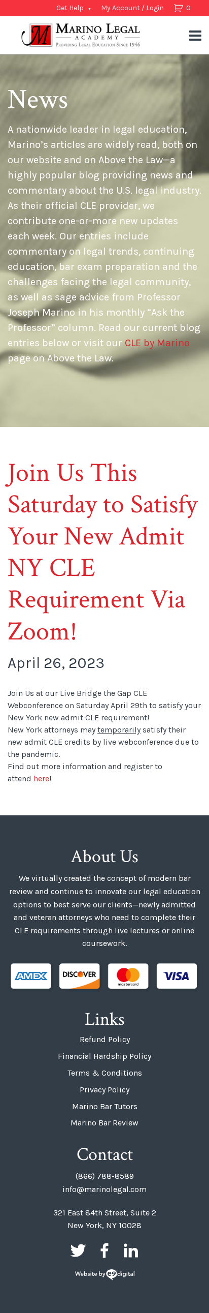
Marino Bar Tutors (104, 1106)
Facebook (104, 1250)
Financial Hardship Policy (104, 1056)
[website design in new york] (105, 1276)
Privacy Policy (104, 1089)
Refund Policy (105, 1039)
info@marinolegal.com (104, 1189)
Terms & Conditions (104, 1073)
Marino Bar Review (104, 1122)
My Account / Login (132, 8)
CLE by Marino (157, 343)
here (41, 778)
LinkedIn (131, 1250)
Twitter (78, 1250)
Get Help (70, 8)
